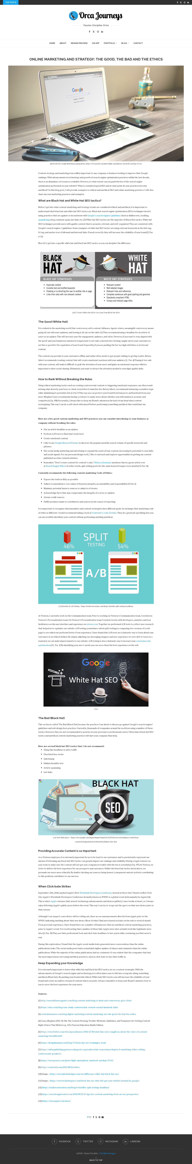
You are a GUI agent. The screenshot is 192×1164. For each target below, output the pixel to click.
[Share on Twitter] (96, 1117)
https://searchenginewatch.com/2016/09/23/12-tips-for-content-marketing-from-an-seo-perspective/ (90, 1094)
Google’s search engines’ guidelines (104, 215)
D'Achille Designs (107, 1153)
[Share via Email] (103, 1117)
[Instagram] (184, 2)
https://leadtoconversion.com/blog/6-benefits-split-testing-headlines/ (76, 1087)
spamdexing (44, 219)
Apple (54, 901)
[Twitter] (181, 2)
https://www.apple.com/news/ (56, 1100)
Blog (124, 43)
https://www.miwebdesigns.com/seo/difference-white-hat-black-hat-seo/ (84, 1073)
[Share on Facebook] (93, 1117)
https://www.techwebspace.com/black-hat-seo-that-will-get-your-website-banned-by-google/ (95, 1080)
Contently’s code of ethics (104, 512)
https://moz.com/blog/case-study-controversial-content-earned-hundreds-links (79, 1007)
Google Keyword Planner (66, 442)
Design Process (79, 43)
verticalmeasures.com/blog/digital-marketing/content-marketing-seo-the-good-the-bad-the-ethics (88, 1014)
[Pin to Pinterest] (99, 1117)
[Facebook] (177, 2)
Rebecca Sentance (102, 462)
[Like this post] (90, 1117)
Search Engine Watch (56, 465)
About (63, 43)
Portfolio (109, 43)
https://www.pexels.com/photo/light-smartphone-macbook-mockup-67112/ (77, 1060)
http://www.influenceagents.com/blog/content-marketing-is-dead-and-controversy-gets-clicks (86, 1000)
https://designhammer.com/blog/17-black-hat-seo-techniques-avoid (73, 1042)
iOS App (95, 43)
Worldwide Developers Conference (96, 892)
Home (52, 43)
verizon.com (92, 624)
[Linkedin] (188, 2)
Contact (138, 43)
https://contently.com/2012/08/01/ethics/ (60, 1067)
